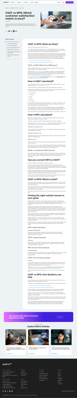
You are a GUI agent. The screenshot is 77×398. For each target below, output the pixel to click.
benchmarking (38, 217)
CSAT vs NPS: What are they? (13, 41)
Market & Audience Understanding (9, 387)
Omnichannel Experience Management (10, 382)
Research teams (24, 382)
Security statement (22, 395)
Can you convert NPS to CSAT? (13, 47)
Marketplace (60, 378)
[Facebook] (5, 391)
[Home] (6, 2)
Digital (22, 386)
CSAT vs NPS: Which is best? (13, 49)
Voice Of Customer (6, 381)
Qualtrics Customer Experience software (36, 292)
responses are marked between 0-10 (40, 123)
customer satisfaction (39, 71)
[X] (7, 391)
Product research (24, 384)
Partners (59, 382)
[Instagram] (3, 391)
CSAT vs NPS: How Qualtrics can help (13, 55)
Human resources (24, 387)
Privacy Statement (6, 395)
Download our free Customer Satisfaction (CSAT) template (41, 62)
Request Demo (69, 2)
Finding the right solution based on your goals (13, 52)
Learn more (60, 316)
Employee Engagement (7, 384)
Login (63, 2)
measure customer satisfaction (39, 266)
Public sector (23, 375)
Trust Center (60, 383)
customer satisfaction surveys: (42, 85)
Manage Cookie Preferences (32, 395)
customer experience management (53, 270)
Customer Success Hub (43, 373)
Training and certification (44, 378)
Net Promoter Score (36, 145)
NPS (28, 49)
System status (42, 380)
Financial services (24, 373)
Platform (59, 375)
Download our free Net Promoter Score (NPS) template (40, 60)
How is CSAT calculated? (12, 43)
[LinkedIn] (9, 391)
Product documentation (43, 375)
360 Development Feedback (8, 386)
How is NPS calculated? (12, 45)
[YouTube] (12, 391)
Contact (59, 373)
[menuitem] (13, 2)
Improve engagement (6, 373)
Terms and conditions (14, 395)
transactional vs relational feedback (40, 78)
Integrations (60, 380)
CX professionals (24, 381)
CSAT (46, 49)
